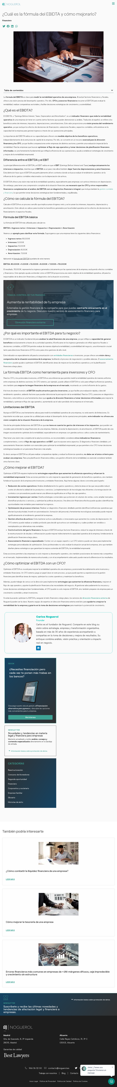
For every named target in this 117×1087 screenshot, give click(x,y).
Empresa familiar (15, 793)
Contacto (74, 1073)
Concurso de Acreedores (18, 774)
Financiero (12, 784)
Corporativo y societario (18, 788)
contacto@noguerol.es (58, 1068)
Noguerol (11, 4)
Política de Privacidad (48, 1081)
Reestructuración (15, 770)
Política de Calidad (64, 1081)
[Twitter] (76, 1068)
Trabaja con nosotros (48, 1073)
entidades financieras (63, 355)
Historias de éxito (15, 802)
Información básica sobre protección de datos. (29, 751)
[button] (3, 26)
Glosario (11, 797)
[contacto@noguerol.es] (45, 1068)
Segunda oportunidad (17, 779)
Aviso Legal (33, 1081)
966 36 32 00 (35, 1068)
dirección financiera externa (95, 598)
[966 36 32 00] (26, 1068)
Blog (63, 1073)
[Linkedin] (38, 648)
